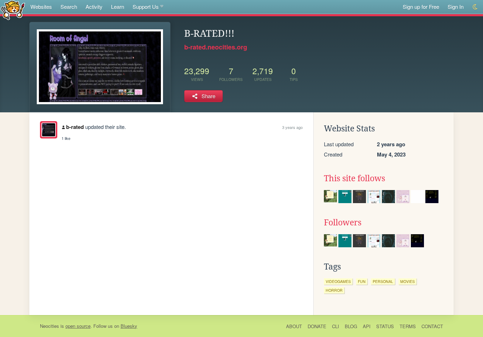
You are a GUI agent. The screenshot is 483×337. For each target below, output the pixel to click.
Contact (432, 326)
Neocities (49, 326)
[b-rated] (48, 130)
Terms (408, 326)
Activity (94, 6)
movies (407, 281)
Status (385, 326)
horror (334, 290)
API (367, 326)
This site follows (354, 178)
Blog (351, 326)
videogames (338, 281)
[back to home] (13, 9)
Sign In (456, 6)
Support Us (146, 6)
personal (383, 281)
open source (78, 326)
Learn (117, 6)
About (294, 326)
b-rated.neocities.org (215, 47)
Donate (317, 326)
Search (68, 6)
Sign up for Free (421, 6)
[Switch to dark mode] (475, 7)
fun (362, 281)
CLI (335, 326)
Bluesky (129, 326)
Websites (41, 6)
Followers (342, 222)
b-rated (75, 127)
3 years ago (292, 127)
